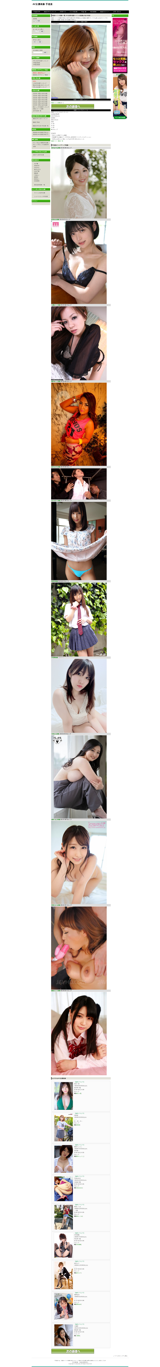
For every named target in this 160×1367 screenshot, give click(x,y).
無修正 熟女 (36, 122)
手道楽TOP (37, 11)
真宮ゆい (36, 179)
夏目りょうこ (80, 1156)
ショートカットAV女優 (41, 196)
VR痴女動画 (36, 62)
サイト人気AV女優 (39, 193)
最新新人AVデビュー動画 (40, 75)
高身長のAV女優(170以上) (40, 132)
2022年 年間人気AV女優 (40, 99)
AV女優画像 (75, 1362)
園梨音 (36, 173)
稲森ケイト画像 (55, 102)
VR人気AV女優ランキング (40, 61)
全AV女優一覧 (37, 110)
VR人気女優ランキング (40, 87)
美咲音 (78, 1125)
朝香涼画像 (54, 581)
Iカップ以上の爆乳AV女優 (40, 142)
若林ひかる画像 (55, 905)
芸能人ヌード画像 (38, 109)
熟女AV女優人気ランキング (41, 85)
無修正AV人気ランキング (40, 118)
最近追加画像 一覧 (39, 184)
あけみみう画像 (55, 500)
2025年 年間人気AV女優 (40, 93)
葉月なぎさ (37, 169)
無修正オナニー (104, 11)
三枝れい (36, 175)
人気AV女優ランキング (39, 83)
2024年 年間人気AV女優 (40, 95)
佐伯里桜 (36, 181)
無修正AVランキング (50, 11)
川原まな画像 (55, 734)
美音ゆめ (36, 165)
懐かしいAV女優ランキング (41, 107)
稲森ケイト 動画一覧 (57, 141)
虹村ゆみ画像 (55, 219)
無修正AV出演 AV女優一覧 (41, 126)
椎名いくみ (79, 1216)
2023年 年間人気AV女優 (40, 97)
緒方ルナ (78, 1273)
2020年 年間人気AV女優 (40, 103)
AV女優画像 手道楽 (43, 4)
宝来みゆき (79, 1188)
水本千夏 (36, 171)
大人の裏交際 (73, 11)
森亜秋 (36, 177)
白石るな (36, 167)
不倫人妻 (83, 11)
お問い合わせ (117, 11)
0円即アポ (63, 11)
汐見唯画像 (54, 657)
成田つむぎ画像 (55, 819)
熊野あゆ (78, 1304)
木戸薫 (36, 163)
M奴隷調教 (93, 11)
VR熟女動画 (36, 64)
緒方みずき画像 (55, 467)
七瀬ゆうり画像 (55, 305)
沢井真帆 (78, 1244)
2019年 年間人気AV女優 (40, 105)
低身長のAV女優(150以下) (40, 134)
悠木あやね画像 (55, 148)
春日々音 (78, 1093)
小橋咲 (78, 1335)
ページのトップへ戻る (120, 1356)
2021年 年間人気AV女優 (40, 101)
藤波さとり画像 (55, 990)
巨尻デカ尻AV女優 (38, 155)
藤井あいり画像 (55, 381)
